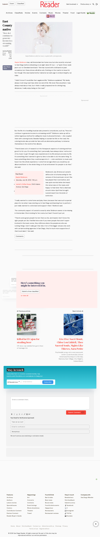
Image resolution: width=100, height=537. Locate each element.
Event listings (32, 505)
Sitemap (58, 526)
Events (34, 13)
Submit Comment (74, 412)
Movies (57, 13)
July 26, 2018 (10, 56)
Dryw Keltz (4, 54)
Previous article (24, 311)
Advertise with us (48, 526)
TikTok (68, 513)
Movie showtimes (33, 508)
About (18, 526)
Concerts (30, 500)
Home (13, 526)
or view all (24, 296)
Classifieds (19, 13)
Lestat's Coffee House (23, 184)
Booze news (49, 503)
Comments (19, 236)
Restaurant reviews (52, 513)
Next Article (77, 311)
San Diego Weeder (87, 497)
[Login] (97, 4)
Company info (85, 495)
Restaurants (49, 511)
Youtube (69, 516)
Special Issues (12, 505)
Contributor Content (14, 511)
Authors (9, 500)
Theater (65, 13)
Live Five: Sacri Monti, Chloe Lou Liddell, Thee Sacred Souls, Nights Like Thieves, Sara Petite (69, 343)
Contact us (37, 526)
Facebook (69, 505)
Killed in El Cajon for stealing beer (28, 340)
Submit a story (70, 503)
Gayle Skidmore (20, 62)
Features (10, 495)
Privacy (65, 526)
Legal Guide (81, 13)
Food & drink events (52, 505)
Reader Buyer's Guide (14, 516)
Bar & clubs (49, 497)
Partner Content (12, 513)
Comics (9, 508)
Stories (27, 13)
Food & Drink (49, 495)
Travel (29, 513)
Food (72, 13)
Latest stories (12, 503)
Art (28, 497)
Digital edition (44, 529)
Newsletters (69, 497)
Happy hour (49, 508)
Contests (42, 13)
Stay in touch (69, 495)
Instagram (70, 511)
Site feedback (70, 500)
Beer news (48, 500)
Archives (9, 13)
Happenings (31, 495)
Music (51, 13)
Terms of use (33, 529)
